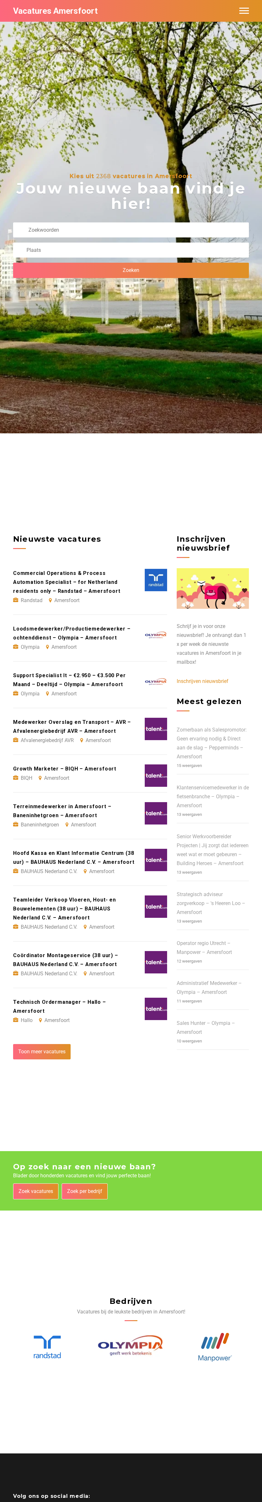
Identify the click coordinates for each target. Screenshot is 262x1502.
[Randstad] (215, 1347)
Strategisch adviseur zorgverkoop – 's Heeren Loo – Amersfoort (211, 903)
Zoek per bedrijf (84, 1191)
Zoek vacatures (36, 1191)
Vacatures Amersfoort (55, 10)
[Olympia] (47, 1347)
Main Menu (244, 11)
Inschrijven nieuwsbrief (202, 681)
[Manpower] (131, 1347)
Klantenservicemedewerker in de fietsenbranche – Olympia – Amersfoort (213, 797)
